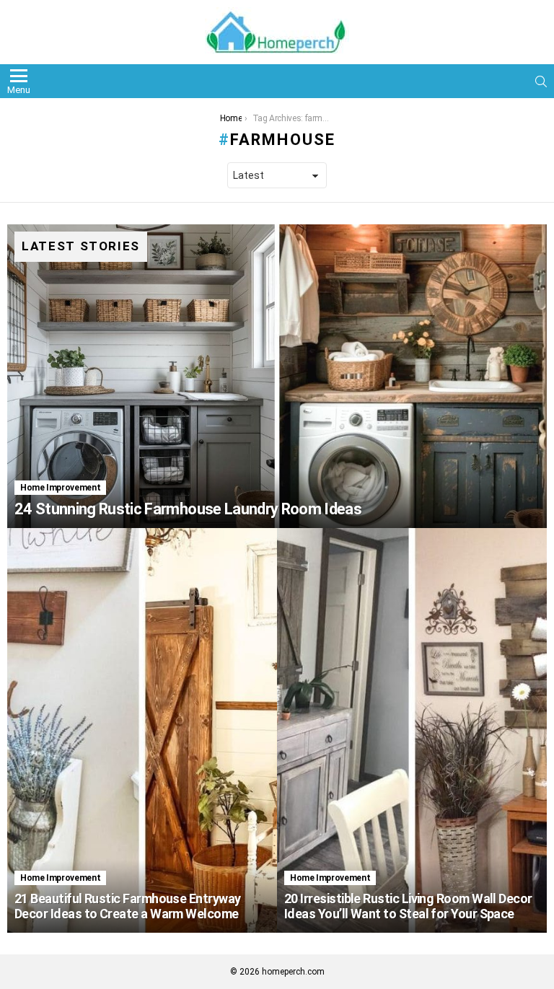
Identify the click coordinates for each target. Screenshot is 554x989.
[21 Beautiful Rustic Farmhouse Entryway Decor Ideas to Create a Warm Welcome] (142, 730)
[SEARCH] (541, 81)
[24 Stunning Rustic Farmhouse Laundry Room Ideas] (277, 376)
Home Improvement (60, 488)
